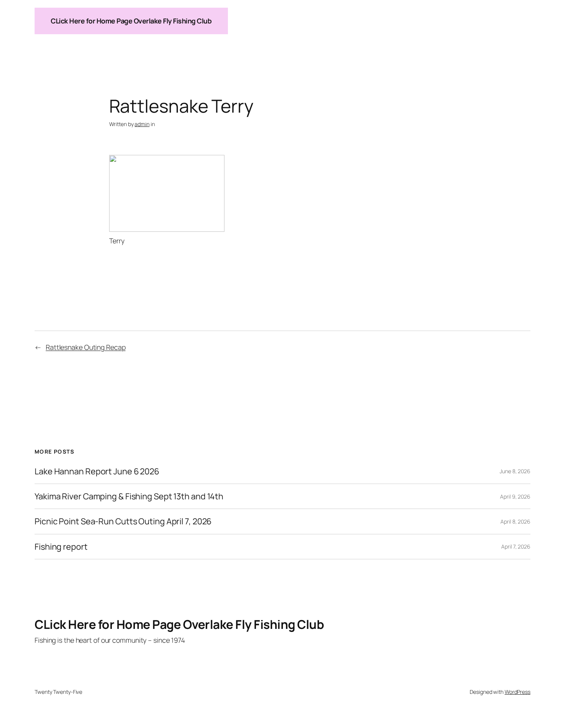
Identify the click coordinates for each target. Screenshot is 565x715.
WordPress (517, 691)
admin (142, 124)
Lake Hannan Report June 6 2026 (97, 471)
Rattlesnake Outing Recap (86, 347)
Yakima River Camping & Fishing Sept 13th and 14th (129, 496)
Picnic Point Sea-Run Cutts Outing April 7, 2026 (123, 521)
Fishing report (61, 546)
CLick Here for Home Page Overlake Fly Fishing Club (131, 20)
